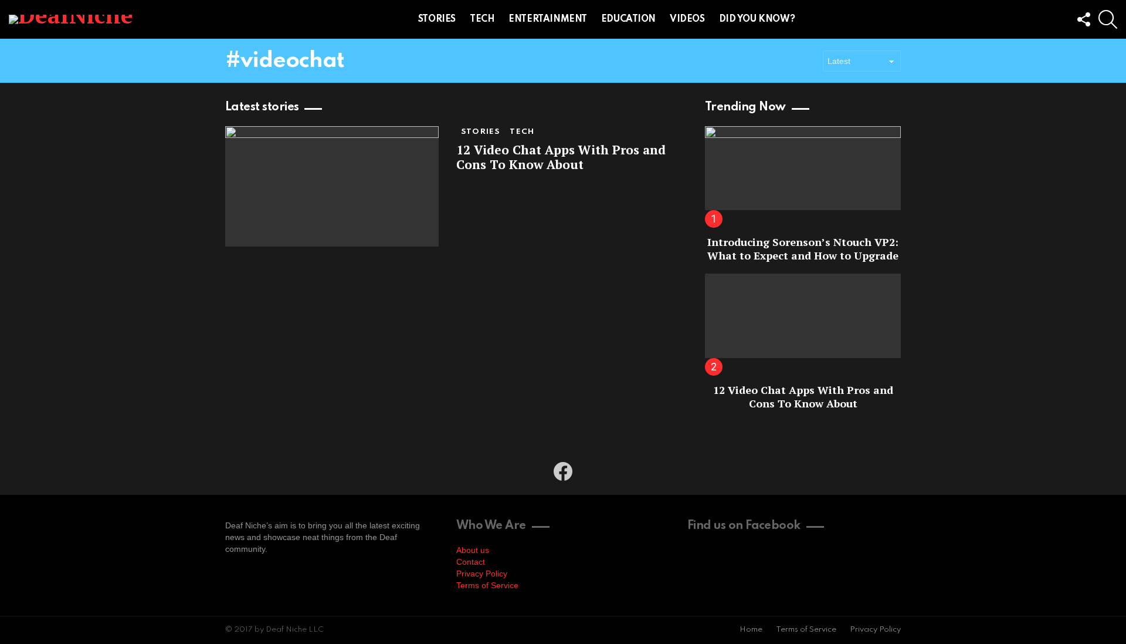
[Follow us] (1083, 19)
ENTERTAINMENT (547, 19)
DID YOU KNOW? (757, 19)
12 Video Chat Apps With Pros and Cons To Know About (561, 157)
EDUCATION (628, 19)
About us (472, 550)
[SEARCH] (1107, 19)
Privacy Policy (481, 573)
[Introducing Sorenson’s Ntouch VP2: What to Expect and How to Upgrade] (803, 168)
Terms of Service (487, 585)
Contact (470, 562)
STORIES (437, 19)
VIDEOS (687, 19)
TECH (482, 19)
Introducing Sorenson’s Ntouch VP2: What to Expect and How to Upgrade (802, 248)
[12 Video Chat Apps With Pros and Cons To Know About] (332, 186)
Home (751, 629)
